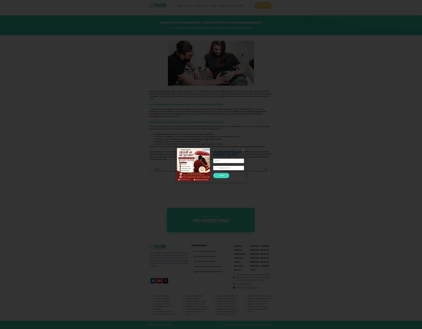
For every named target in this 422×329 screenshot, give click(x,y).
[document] (211, 164)
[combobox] (215, 168)
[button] (243, 150)
